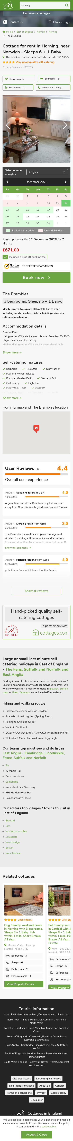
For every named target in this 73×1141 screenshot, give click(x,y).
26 (66, 216)
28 (17, 223)
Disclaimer (37, 1100)
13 (7, 209)
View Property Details (20, 984)
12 (66, 203)
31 (48, 223)
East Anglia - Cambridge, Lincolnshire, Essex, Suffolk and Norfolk (34, 755)
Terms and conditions (19, 1093)
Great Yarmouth (21, 692)
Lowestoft (11, 837)
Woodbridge (12, 842)
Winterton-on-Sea (16, 831)
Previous (9, 129)
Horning (25, 5)
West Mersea (13, 853)
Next (63, 129)
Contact (59, 1085)
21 (17, 216)
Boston (9, 847)
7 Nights (33, 172)
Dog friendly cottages (21, 1085)
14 (17, 209)
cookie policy (49, 1126)
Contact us (16, 22)
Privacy (41, 1093)
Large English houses (48, 1078)
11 (57, 203)
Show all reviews (36, 591)
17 (48, 209)
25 (57, 216)
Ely (7, 765)
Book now (34, 277)
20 (7, 216)
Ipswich (53, 688)
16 (37, 209)
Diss (7, 826)
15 (27, 209)
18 (57, 209)
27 (7, 223)
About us (44, 1085)
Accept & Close (36, 1134)
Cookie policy (58, 1093)
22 (27, 216)
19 (66, 209)
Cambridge (11, 781)
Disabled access (21, 1078)
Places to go (61, 22)
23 (37, 216)
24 (48, 216)
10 (48, 203)
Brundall (10, 820)
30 (37, 223)
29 (27, 223)
